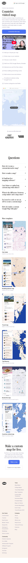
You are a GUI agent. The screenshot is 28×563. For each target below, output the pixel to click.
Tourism (4, 517)
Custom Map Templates (18, 495)
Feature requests (6, 539)
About (16, 515)
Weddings (4, 531)
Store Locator (5, 533)
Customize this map (14, 31)
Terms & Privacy (19, 525)
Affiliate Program (6, 546)
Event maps (18, 507)
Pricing (16, 517)
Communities (5, 515)
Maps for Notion (19, 503)
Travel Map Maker (19, 489)
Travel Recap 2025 (19, 510)
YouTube (4, 550)
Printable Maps (18, 500)
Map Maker (17, 485)
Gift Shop (4, 553)
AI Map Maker (18, 487)
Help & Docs (18, 522)
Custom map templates (8, 8)
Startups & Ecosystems (5, 528)
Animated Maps (19, 498)
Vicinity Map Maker (19, 505)
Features (17, 527)
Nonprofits (4, 525)
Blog (16, 529)
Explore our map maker (14, 467)
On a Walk (4, 541)
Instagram (4, 548)
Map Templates (19, 492)
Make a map (14, 462)
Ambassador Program (7, 543)
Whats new (17, 520)
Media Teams (5, 522)
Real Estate (5, 520)
